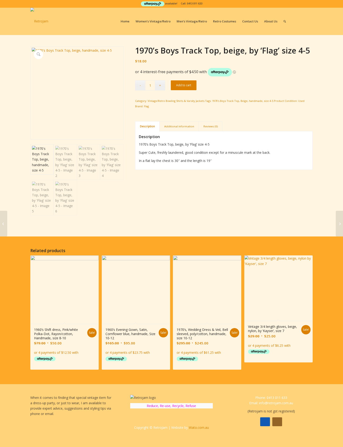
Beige (244, 101)
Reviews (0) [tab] (210, 126)
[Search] (284, 21)
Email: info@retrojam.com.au (271, 403)
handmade (255, 101)
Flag (146, 106)
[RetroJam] (39, 21)
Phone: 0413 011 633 (271, 397)
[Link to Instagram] (309, 21)
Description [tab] (147, 126)
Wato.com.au (199, 427)
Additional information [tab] (179, 126)
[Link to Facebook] (302, 21)
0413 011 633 (194, 3)
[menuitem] (125, 21)
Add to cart (183, 85)
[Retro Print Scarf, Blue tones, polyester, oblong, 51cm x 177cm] (3, 223)
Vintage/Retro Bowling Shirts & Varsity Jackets (176, 101)
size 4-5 (268, 101)
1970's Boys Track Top (225, 101)
